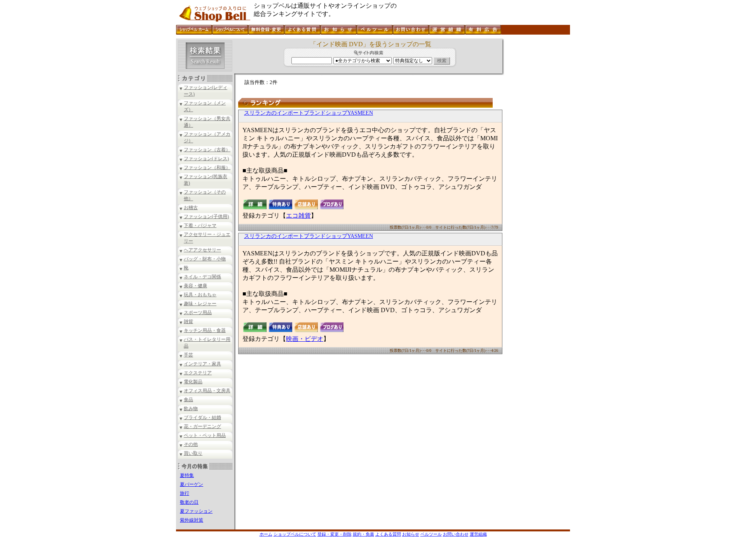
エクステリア (198, 373)
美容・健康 (195, 285)
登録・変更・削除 (334, 534)
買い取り (193, 453)
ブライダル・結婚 (202, 417)
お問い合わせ (456, 534)
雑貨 (188, 321)
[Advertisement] (536, 155)
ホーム (266, 534)
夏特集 (187, 475)
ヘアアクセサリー (202, 250)
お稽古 (191, 207)
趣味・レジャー (200, 303)
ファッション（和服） (207, 167)
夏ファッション (196, 511)
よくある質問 (388, 534)
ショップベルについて (295, 534)
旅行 (184, 493)
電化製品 (193, 381)
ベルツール (431, 534)
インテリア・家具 (202, 364)
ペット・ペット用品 (205, 435)
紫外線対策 (191, 520)
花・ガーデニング (202, 426)
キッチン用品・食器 (205, 330)
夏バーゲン (191, 484)
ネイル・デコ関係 (202, 276)
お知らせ (410, 534)
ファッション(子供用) (206, 216)
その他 (191, 444)
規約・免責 (363, 534)
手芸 (188, 355)
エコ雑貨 (298, 215)
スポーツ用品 (198, 312)
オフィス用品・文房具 (207, 390)
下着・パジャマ (200, 225)
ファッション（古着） (207, 149)
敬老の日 (189, 502)
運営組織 (478, 534)
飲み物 (191, 408)
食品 (188, 399)
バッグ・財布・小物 (205, 259)
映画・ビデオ (304, 338)
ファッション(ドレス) (206, 158)
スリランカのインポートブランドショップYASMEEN (308, 113)
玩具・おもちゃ (200, 294)
